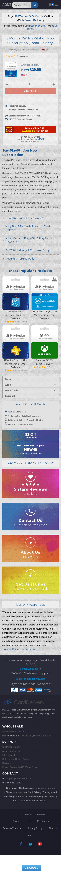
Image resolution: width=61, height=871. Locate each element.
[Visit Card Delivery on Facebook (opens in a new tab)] (21, 846)
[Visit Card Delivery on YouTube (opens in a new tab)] (40, 846)
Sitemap (53, 828)
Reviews (6, 763)
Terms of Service (12, 828)
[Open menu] (57, 5)
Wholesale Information (13, 731)
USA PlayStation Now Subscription (23, 50)
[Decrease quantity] (7, 84)
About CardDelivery (12, 750)
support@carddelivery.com (30, 678)
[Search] (34, 5)
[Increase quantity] (53, 84)
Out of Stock (30, 90)
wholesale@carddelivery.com (36, 735)
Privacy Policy (35, 828)
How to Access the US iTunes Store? (20, 767)
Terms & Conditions (38, 821)
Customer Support (11, 746)
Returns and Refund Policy (15, 759)
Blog (30, 835)
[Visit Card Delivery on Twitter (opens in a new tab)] (30, 846)
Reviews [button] (31, 868)
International (8, 755)
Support (10, 396)
